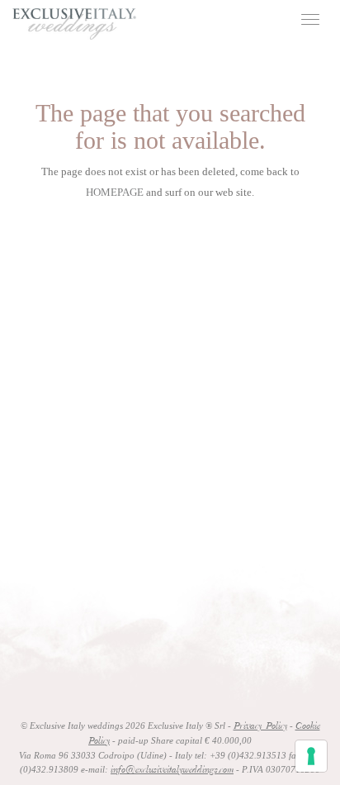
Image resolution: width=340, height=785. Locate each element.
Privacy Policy (260, 726)
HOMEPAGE (115, 192)
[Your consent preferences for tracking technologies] (311, 756)
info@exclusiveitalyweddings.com (172, 770)
